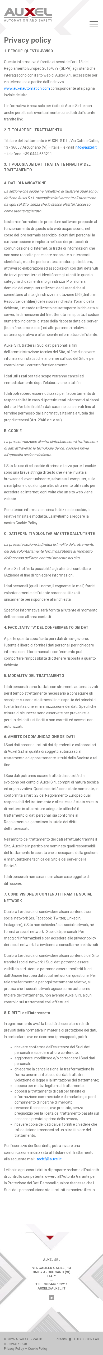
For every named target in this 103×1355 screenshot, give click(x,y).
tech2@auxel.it (49, 1159)
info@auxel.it (86, 147)
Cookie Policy (38, 1349)
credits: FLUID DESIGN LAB (78, 1339)
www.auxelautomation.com (27, 88)
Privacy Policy (14, 1349)
